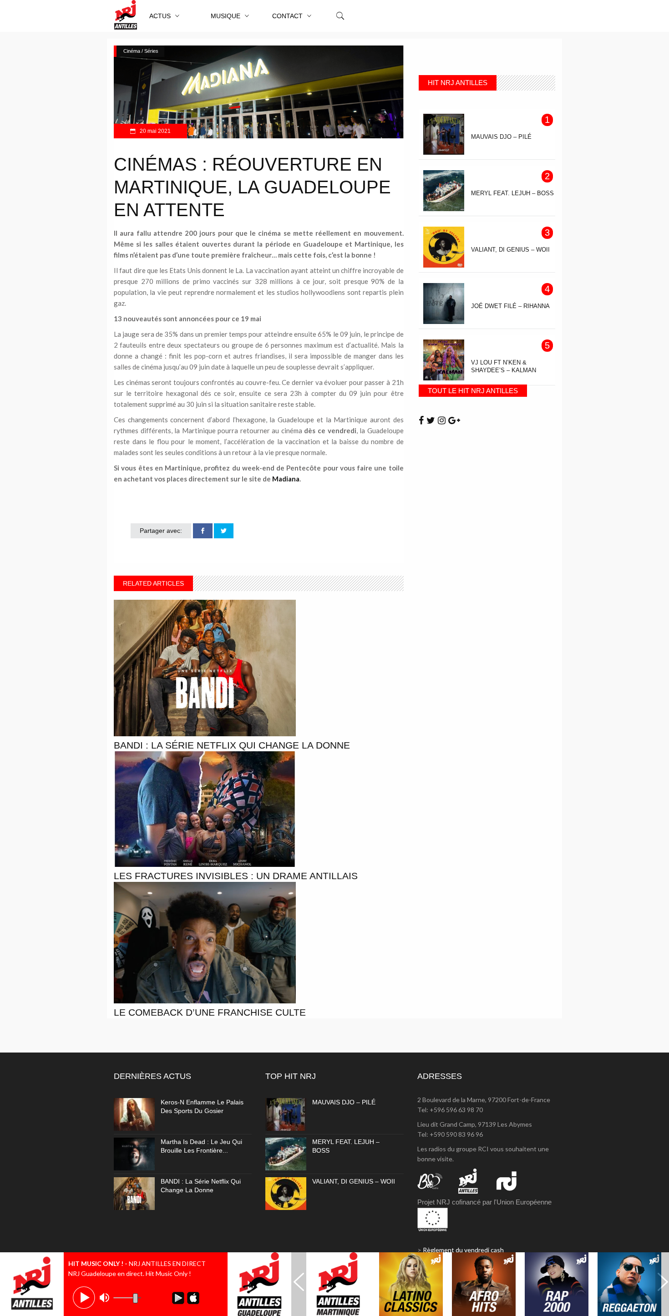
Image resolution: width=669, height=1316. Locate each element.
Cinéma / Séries (140, 51)
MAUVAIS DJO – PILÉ (343, 1102)
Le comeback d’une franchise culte (210, 1012)
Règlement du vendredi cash (463, 1250)
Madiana (285, 479)
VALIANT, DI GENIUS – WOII (353, 1181)
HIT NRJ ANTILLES (457, 82)
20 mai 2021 (154, 131)
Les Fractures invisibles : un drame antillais (236, 876)
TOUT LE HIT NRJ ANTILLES (473, 391)
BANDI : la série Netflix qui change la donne (232, 745)
